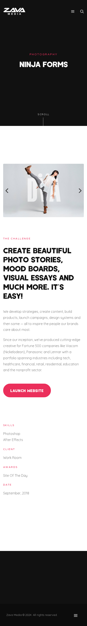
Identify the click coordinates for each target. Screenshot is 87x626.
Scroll (43, 114)
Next (77, 190)
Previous (9, 190)
